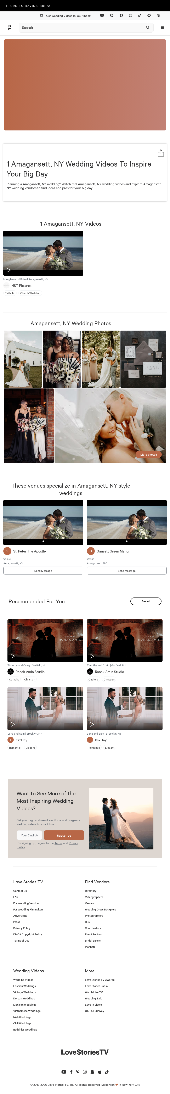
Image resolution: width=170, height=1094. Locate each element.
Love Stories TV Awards (99, 980)
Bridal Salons (93, 940)
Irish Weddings (22, 1017)
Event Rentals (93, 934)
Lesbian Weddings (24, 986)
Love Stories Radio (96, 986)
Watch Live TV (94, 992)
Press (16, 922)
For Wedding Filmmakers (28, 909)
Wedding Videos (23, 980)
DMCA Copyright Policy (27, 934)
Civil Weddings (22, 1023)
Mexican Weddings (24, 1004)
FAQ (15, 897)
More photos (148, 454)
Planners (90, 947)
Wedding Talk (93, 998)
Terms (58, 843)
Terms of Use (21, 940)
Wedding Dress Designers (100, 909)
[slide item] (43, 541)
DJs (87, 922)
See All (146, 601)
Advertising (20, 916)
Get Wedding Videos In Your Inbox (68, 15)
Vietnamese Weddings (26, 1011)
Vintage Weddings (24, 992)
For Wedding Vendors (26, 903)
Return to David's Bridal (28, 6)
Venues (89, 903)
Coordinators (93, 928)
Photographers (94, 916)
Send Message (43, 570)
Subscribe (64, 835)
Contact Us (20, 891)
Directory (90, 891)
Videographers (94, 897)
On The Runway (94, 1011)
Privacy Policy (21, 928)
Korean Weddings (24, 998)
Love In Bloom (93, 1004)
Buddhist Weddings (25, 1029)
